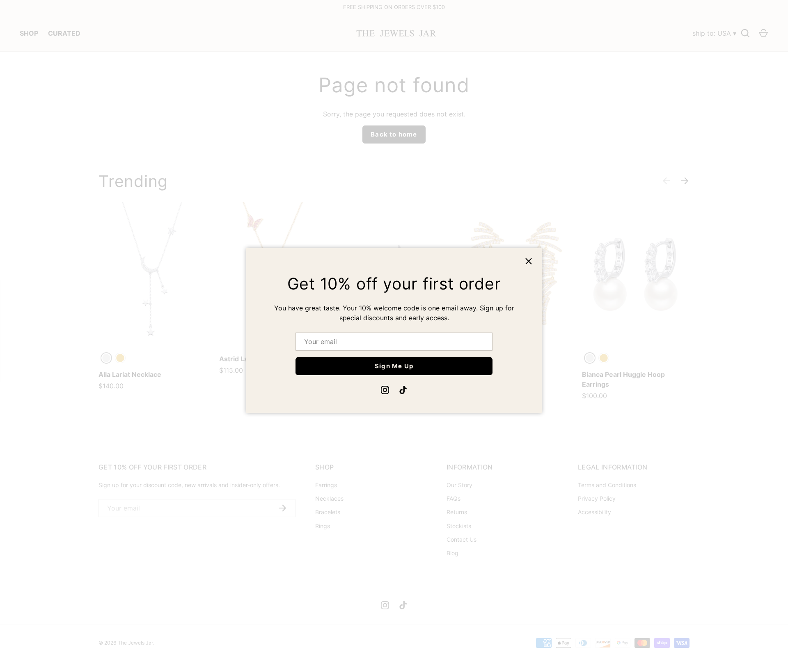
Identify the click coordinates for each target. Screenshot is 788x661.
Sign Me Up (394, 366)
